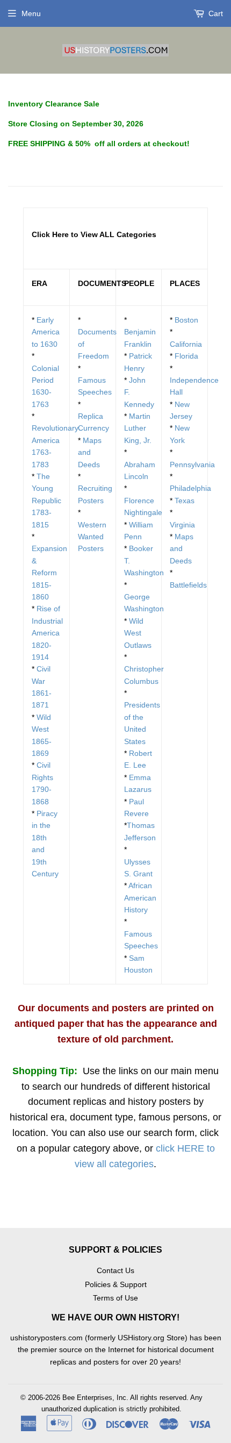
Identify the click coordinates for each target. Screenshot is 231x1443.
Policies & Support (116, 1284)
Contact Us (115, 1270)
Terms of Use (115, 1298)
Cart (214, 13)
